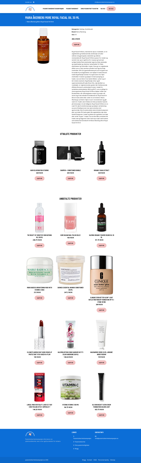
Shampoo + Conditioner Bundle (70, 170)
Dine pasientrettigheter (89, 9)
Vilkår (95, 460)
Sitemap (112, 460)
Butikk (111, 8)
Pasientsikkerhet (72, 9)
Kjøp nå (76, 44)
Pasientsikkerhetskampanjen (53, 9)
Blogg (103, 9)
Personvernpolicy (103, 460)
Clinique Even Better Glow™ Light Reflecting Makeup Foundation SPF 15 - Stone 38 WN (101, 299)
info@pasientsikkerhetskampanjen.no (104, 2)
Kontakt (89, 460)
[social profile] (33, 2)
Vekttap (82, 29)
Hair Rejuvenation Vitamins (39, 170)
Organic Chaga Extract (101, 170)
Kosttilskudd (89, 29)
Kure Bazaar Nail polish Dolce (70, 235)
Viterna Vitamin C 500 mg (70, 405)
